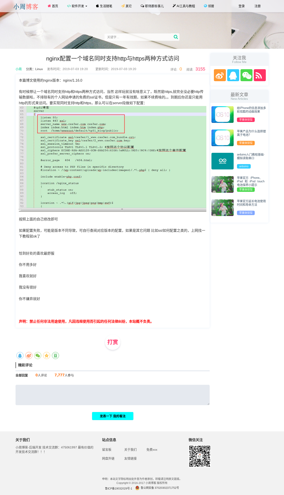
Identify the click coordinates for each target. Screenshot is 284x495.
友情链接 (130, 458)
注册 (257, 6)
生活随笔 (105, 6)
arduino (243, 166)
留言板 (106, 449)
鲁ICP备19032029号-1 (118, 488)
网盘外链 (108, 458)
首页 (54, 6)
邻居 (210, 6)
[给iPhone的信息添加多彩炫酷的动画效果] (222, 114)
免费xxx (151, 449)
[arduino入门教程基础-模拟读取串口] (222, 161)
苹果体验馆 (245, 119)
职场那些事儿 (154, 6)
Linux (39, 69)
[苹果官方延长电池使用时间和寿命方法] (222, 207)
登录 (241, 6)
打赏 (112, 342)
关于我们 (130, 449)
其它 (128, 6)
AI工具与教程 (185, 6)
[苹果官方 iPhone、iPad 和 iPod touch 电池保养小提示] (222, 184)
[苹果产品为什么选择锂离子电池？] (222, 137)
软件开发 (78, 6)
